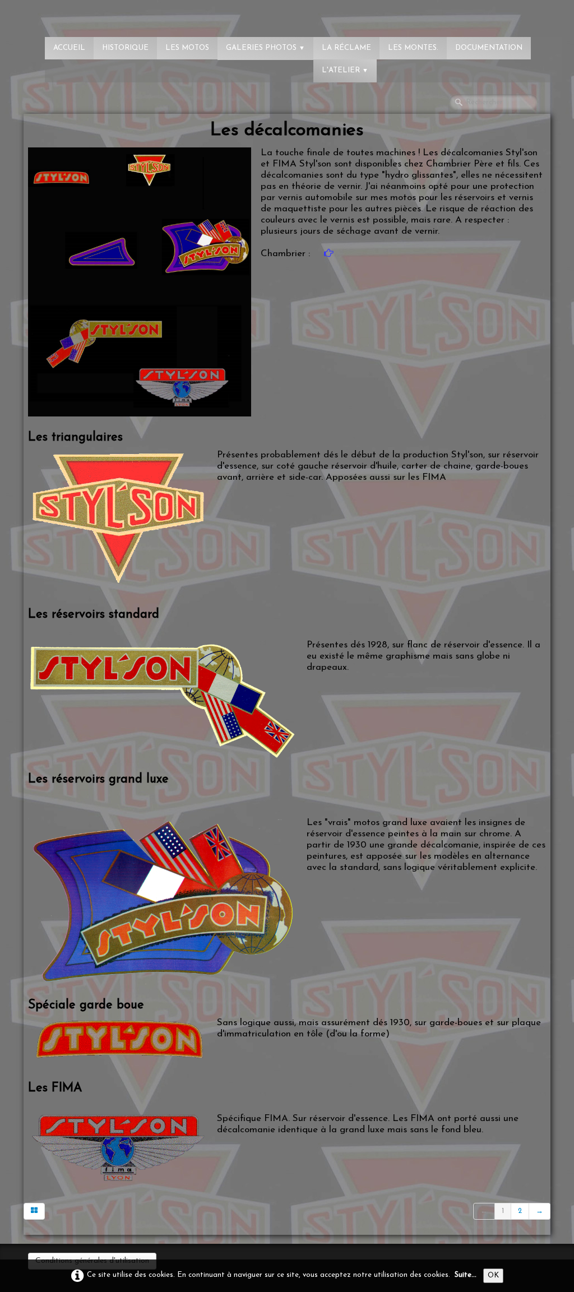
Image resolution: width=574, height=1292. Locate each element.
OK (493, 1275)
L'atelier (345, 70)
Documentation (488, 48)
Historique (125, 48)
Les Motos (187, 48)
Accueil (69, 48)
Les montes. (413, 48)
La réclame (346, 48)
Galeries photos (265, 48)
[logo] (53, 14)
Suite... (465, 1275)
